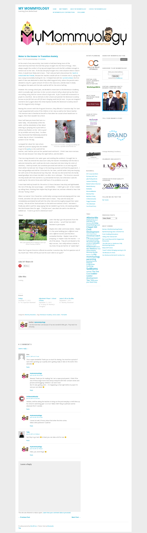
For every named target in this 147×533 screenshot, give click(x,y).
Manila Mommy (90, 186)
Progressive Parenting (90, 265)
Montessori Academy (46, 314)
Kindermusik (91, 247)
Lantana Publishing (91, 181)
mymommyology (39, 322)
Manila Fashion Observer (93, 184)
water (58, 314)
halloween (96, 243)
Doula (87, 240)
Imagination (89, 245)
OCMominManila (32, 396)
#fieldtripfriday (90, 220)
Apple (96, 220)
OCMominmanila (91, 199)
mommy (93, 250)
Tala (28, 432)
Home (54, 9)
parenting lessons (91, 261)
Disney (91, 238)
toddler (94, 274)
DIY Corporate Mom (92, 174)
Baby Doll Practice (107, 247)
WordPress (33, 526)
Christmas (90, 236)
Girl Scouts (89, 241)
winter (96, 280)
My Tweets (105, 200)
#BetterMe (92, 217)
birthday (95, 223)
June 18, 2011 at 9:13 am (36, 417)
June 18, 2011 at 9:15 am (36, 375)
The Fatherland (90, 204)
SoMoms (92, 268)
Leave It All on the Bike (66, 298)
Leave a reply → (23, 348)
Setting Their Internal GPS (109, 236)
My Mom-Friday (90, 196)
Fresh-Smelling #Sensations (110, 234)
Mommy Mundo (92, 252)
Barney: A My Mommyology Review (112, 229)
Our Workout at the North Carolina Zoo (113, 255)
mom (88, 250)
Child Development (92, 230)
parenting (91, 259)
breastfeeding (91, 225)
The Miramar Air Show (108, 252)
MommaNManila (91, 191)
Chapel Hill (91, 227)
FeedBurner (119, 78)
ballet (87, 221)
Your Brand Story (91, 206)
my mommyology (93, 255)
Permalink (64, 314)
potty (29, 149)
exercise (92, 240)
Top (19, 528)
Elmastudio (50, 526)
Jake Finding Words (91, 179)
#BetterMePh (63, 9)
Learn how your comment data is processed (56, 512)
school (54, 314)
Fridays (20, 298)
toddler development (92, 277)
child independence (91, 234)
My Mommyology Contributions (64, 12)
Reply (28, 367)
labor (88, 248)
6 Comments (42, 59)
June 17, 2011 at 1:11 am (32, 356)
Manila (92, 249)
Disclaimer (81, 12)
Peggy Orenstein (91, 201)
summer (89, 271)
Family (97, 240)
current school (68, 78)
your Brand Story (91, 282)
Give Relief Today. (93, 104)
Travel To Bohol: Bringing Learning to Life (114, 250)
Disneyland (97, 238)
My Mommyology (33, 8)
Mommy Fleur (90, 194)
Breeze (98, 225)
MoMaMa (89, 189)
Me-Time (97, 248)
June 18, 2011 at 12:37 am (33, 398)
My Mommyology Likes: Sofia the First (113, 231)
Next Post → (76, 517)
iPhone (94, 245)
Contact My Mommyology (97, 9)
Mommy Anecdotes (30, 314)
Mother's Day (89, 254)
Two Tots (90, 280)
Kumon (98, 246)
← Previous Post (24, 517)
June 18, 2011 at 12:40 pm (33, 434)
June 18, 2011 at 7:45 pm (36, 448)
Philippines (89, 262)
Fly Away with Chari (91, 176)
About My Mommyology (78, 9)
